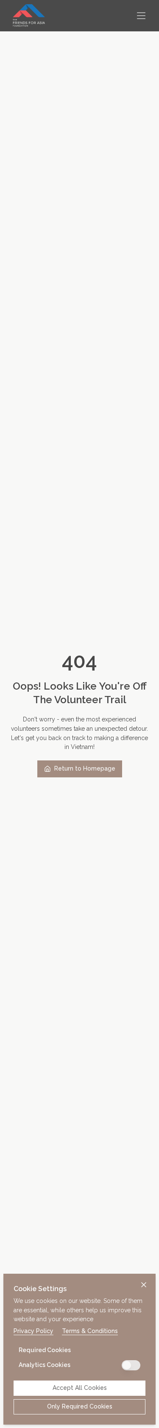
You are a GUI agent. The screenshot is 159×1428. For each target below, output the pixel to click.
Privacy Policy (33, 1331)
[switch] (131, 1365)
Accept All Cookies (80, 1387)
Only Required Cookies (79, 1406)
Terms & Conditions (90, 1331)
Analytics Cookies (44, 1364)
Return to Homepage (84, 768)
